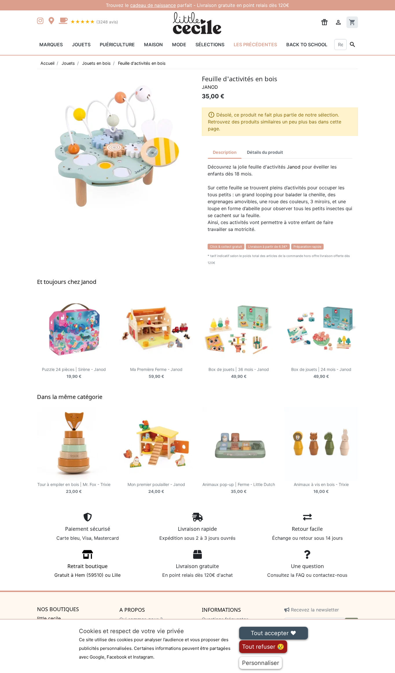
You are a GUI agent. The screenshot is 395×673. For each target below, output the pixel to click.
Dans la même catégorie (69, 397)
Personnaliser (260, 662)
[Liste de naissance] (324, 22)
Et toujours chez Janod (66, 282)
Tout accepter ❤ (273, 633)
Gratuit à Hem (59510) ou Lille (87, 570)
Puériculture (117, 44)
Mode (179, 44)
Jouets (81, 44)
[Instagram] (41, 21)
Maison (153, 44)
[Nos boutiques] (53, 21)
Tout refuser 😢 (263, 646)
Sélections (209, 44)
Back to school (306, 44)
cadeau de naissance (153, 5)
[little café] (63, 21)
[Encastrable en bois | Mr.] (74, 444)
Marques (51, 44)
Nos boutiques (58, 609)
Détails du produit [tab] (265, 152)
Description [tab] (225, 152)
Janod (210, 87)
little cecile (49, 618)
